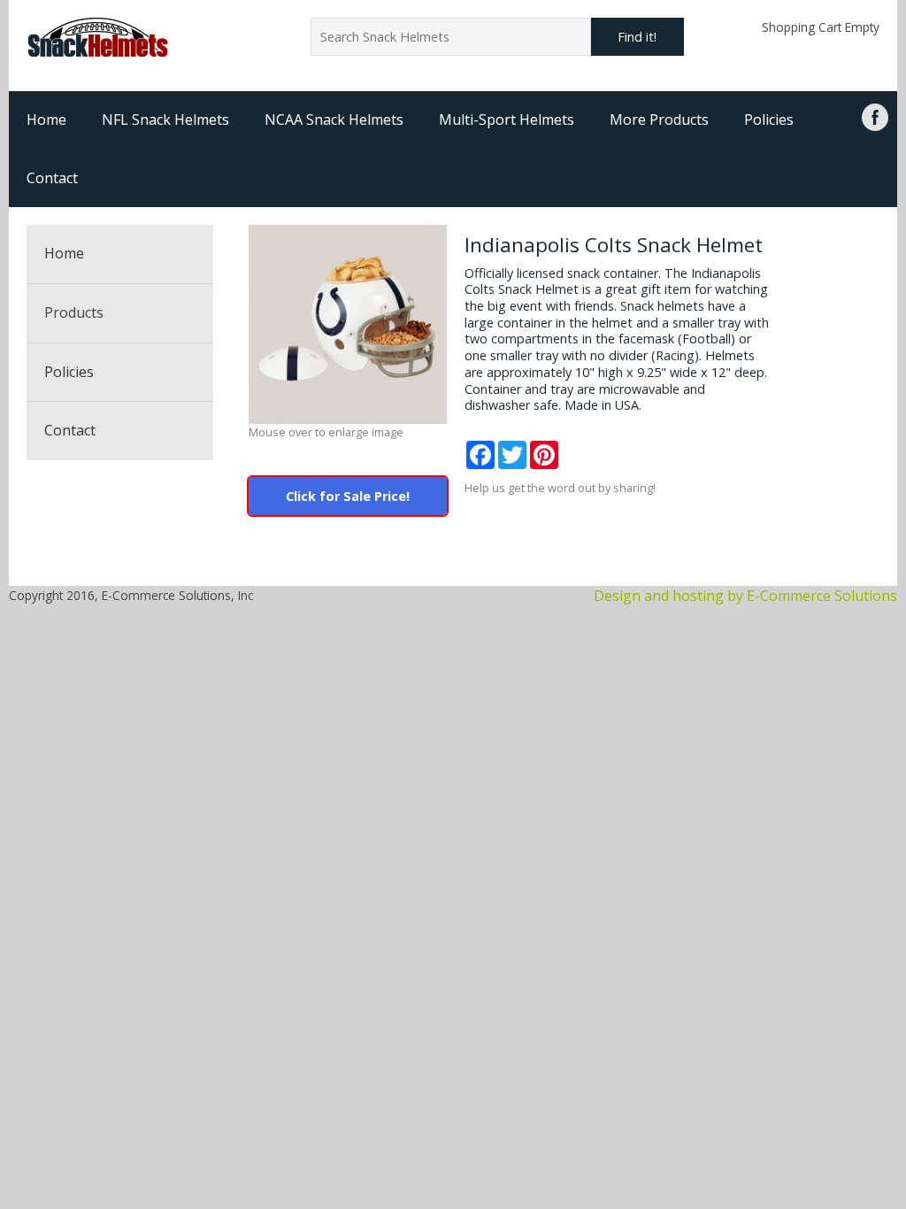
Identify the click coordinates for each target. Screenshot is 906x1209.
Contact (52, 178)
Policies (769, 119)
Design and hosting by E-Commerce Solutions (745, 595)
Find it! (637, 36)
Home (46, 119)
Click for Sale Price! (348, 496)
